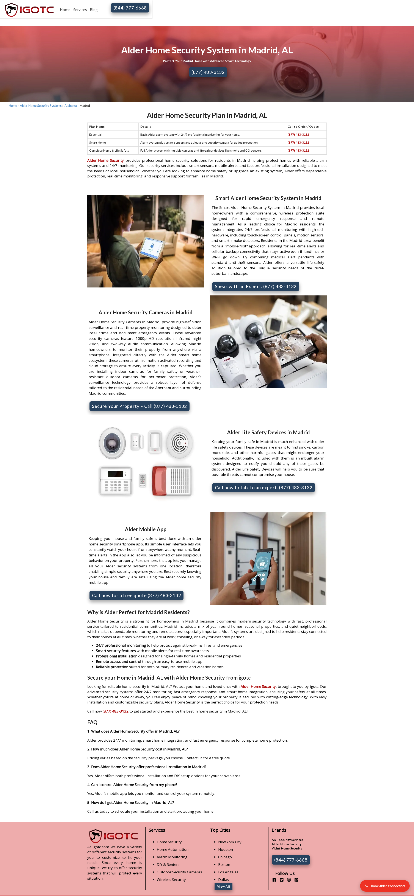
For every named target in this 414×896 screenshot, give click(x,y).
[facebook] (272, 880)
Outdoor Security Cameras (179, 872)
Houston (225, 849)
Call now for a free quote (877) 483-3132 (136, 595)
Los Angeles (228, 872)
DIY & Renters (168, 864)
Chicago (225, 856)
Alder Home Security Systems (41, 105)
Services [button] (80, 9)
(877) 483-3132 (208, 72)
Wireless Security (171, 879)
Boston (224, 864)
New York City (230, 841)
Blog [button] (94, 9)
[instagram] (287, 880)
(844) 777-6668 (130, 7)
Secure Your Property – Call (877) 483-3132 (139, 406)
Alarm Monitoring (172, 856)
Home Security (169, 841)
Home (65, 9)
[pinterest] (294, 880)
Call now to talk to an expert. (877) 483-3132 (263, 487)
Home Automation (172, 849)
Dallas (223, 879)
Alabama (70, 105)
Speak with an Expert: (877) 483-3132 (256, 286)
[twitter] (280, 880)
